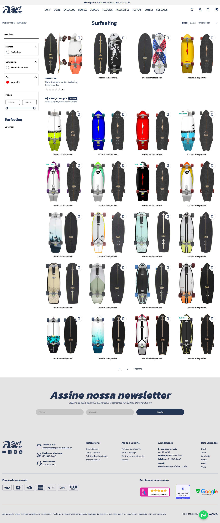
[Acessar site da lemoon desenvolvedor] (194, 514)
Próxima (138, 368)
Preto (203, 463)
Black (204, 449)
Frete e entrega (129, 452)
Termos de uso (93, 459)
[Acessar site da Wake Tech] (213, 514)
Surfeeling (21, 22)
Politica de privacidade (97, 456)
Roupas (82, 10)
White (204, 459)
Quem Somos (92, 449)
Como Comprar (93, 452)
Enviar (160, 412)
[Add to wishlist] (79, 38)
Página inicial (8, 22)
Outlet (149, 10)
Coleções (162, 10)
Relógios (107, 10)
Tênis (203, 452)
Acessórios (122, 10)
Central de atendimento (133, 456)
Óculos (94, 10)
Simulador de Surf (19, 67)
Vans (203, 466)
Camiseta (205, 456)
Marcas (137, 10)
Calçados (69, 10)
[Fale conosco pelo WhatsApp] (203, 514)
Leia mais (9, 126)
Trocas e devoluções (131, 449)
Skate (57, 10)
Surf (48, 10)
